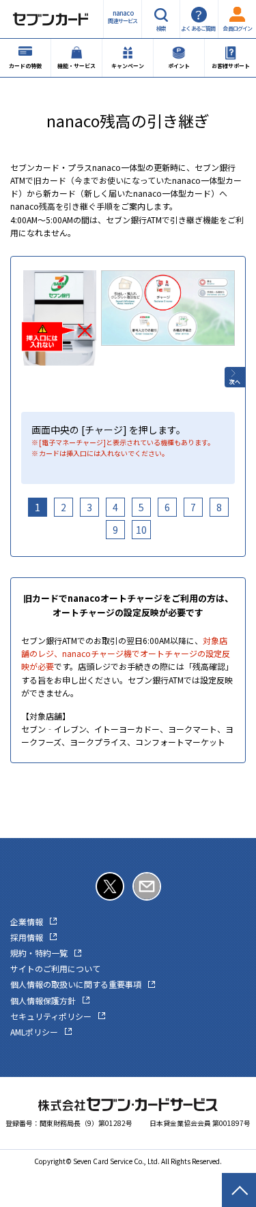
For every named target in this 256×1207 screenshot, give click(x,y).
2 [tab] (63, 507)
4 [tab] (115, 507)
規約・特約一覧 (39, 953)
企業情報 (26, 921)
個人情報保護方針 (43, 1000)
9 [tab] (115, 529)
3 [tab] (89, 507)
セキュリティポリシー (50, 1016)
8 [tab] (219, 507)
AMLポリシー (34, 1031)
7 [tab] (193, 507)
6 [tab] (167, 507)
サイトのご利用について (55, 968)
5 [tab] (141, 507)
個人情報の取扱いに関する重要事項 (75, 984)
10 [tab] (141, 529)
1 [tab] (37, 507)
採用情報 (26, 937)
